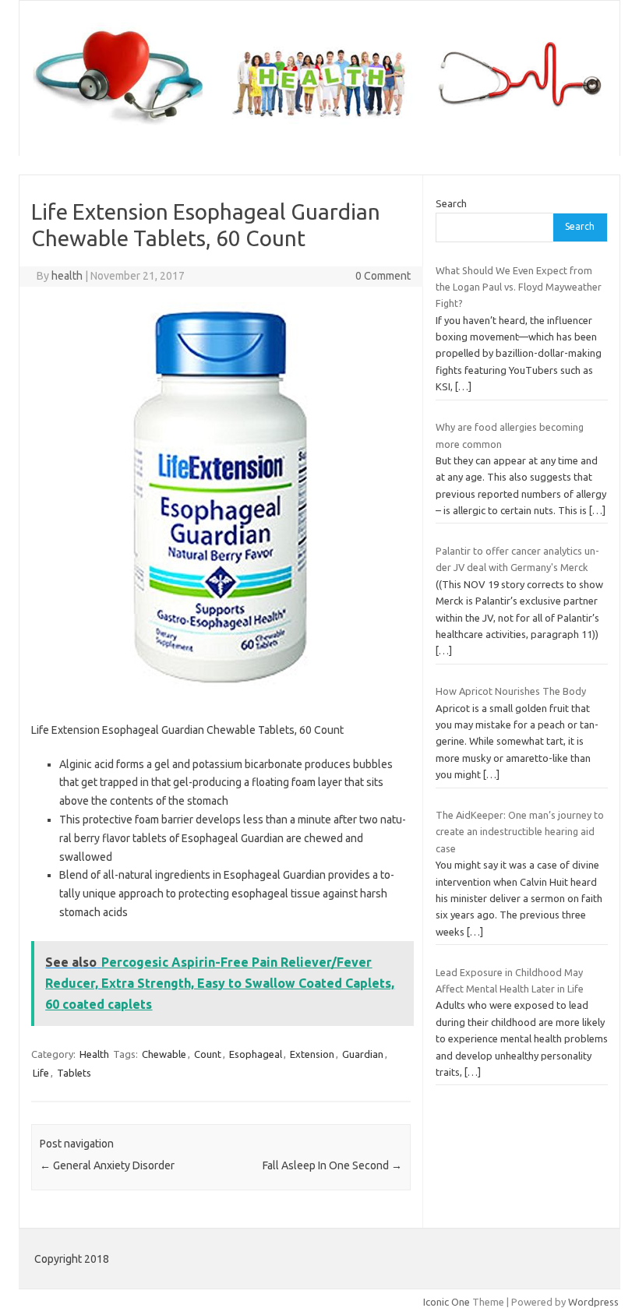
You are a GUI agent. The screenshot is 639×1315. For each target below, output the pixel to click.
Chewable (164, 1054)
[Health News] (319, 129)
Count (207, 1054)
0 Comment (383, 276)
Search (451, 203)
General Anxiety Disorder (107, 1165)
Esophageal (255, 1054)
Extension (312, 1054)
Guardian (362, 1054)
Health (94, 1054)
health (67, 276)
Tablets (74, 1072)
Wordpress (593, 1301)
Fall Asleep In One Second (332, 1165)
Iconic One (446, 1301)
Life (41, 1072)
